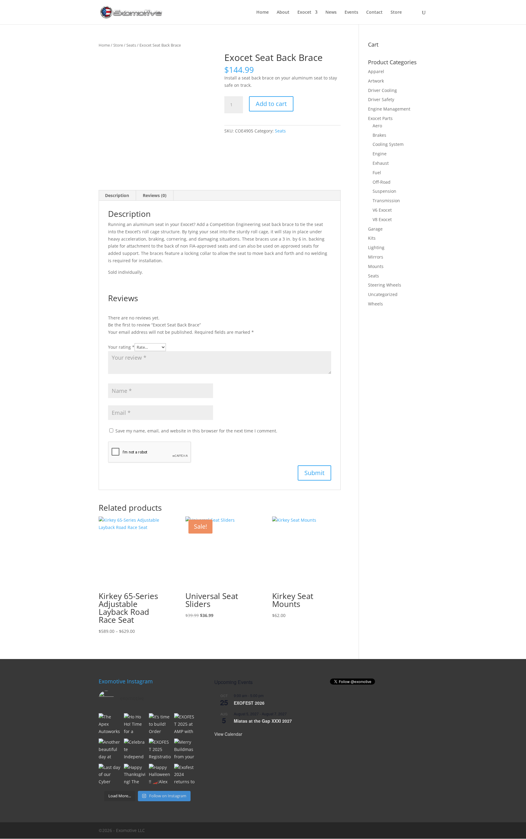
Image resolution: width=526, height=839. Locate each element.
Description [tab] (117, 195)
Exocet (304, 12)
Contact (374, 12)
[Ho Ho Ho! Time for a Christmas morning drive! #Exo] (135, 724)
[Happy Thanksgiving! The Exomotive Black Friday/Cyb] (135, 775)
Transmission (386, 200)
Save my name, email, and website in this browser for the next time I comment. (196, 431)
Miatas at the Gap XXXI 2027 (263, 721)
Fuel (377, 172)
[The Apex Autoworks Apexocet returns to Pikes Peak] (110, 724)
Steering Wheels (384, 285)
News (331, 12)
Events (351, 12)
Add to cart (271, 104)
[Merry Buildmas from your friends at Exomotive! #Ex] (185, 750)
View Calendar (228, 734)
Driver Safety (381, 99)
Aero (377, 126)
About (283, 12)
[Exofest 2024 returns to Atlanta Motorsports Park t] (185, 775)
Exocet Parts (380, 118)
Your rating (121, 347)
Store (396, 12)
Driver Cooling (382, 90)
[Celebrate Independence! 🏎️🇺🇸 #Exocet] (135, 750)
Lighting (376, 247)
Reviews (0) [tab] (155, 195)
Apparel (376, 71)
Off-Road (382, 182)
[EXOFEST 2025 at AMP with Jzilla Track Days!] (185, 724)
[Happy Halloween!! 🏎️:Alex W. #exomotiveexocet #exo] (160, 775)
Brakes (379, 135)
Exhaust (381, 163)
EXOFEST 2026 (249, 703)
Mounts (376, 266)
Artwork (376, 81)
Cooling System (388, 144)
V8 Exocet (382, 219)
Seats (131, 45)
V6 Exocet (382, 210)
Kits (372, 238)
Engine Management (389, 109)
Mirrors (375, 257)
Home (262, 12)
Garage (375, 229)
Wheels (375, 304)
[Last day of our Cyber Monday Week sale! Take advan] (110, 775)
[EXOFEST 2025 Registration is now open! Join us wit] (160, 750)
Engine (380, 154)
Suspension (384, 191)
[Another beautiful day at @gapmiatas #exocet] (110, 750)
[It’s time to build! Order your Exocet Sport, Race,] (160, 724)
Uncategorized (383, 294)
